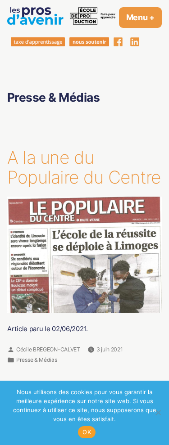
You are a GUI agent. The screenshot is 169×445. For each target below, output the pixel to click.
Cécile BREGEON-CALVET (48, 349)
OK (86, 432)
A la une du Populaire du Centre (84, 167)
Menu (144, 17)
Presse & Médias (36, 359)
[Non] (157, 412)
